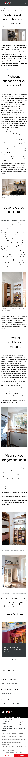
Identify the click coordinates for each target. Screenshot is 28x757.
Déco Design (22, 8)
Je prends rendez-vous (9, 693)
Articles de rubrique (11, 8)
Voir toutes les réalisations (11, 703)
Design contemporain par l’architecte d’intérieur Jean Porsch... (12, 649)
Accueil (3, 8)
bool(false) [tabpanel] (11, 636)
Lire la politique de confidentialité (9, 750)
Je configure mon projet (10, 683)
